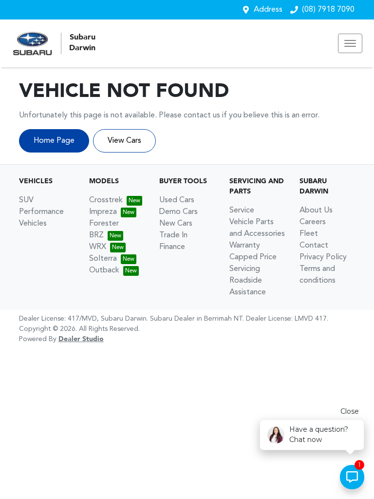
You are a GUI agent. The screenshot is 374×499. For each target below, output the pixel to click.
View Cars (124, 141)
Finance (172, 247)
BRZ (96, 235)
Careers (312, 222)
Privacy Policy (323, 257)
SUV (26, 200)
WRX (97, 247)
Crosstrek (106, 200)
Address (268, 10)
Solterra (103, 259)
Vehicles (33, 224)
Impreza (103, 212)
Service (241, 210)
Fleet (308, 234)
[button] (350, 43)
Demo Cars (178, 212)
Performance (41, 212)
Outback (104, 270)
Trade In (173, 235)
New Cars (175, 224)
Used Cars (176, 200)
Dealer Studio (81, 339)
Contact (313, 246)
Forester (104, 224)
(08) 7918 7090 (328, 10)
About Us (316, 210)
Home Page (54, 141)
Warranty (244, 246)
